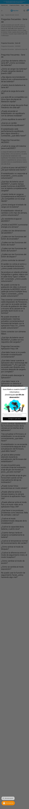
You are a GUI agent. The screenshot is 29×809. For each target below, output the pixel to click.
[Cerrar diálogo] (26, 388)
